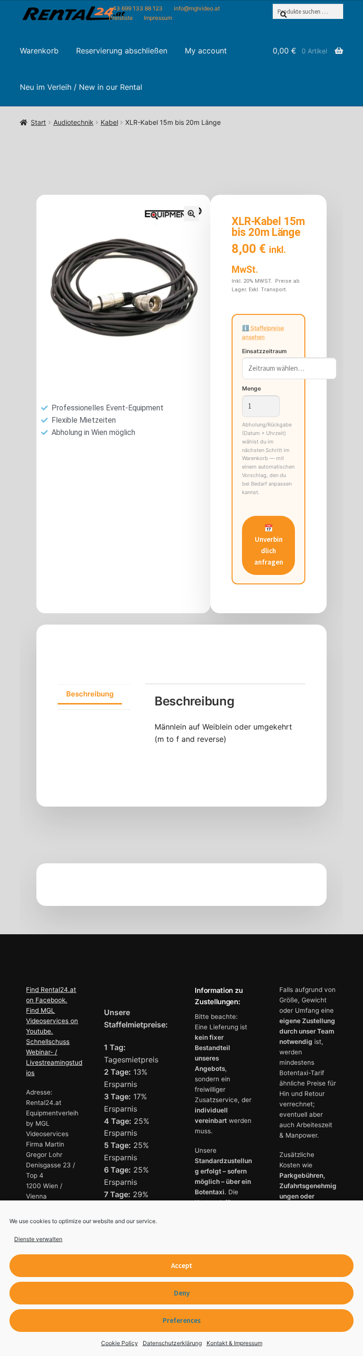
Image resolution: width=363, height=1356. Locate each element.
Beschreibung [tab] (89, 693)
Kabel (109, 122)
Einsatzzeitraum (264, 351)
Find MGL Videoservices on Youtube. (52, 1021)
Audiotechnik (73, 122)
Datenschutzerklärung (172, 1343)
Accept (181, 1265)
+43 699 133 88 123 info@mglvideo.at (164, 8)
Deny (182, 1292)
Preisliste (121, 17)
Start (38, 122)
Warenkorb (39, 50)
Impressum (158, 17)
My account (206, 50)
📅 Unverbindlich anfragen (268, 545)
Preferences (182, 1320)
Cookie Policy (119, 1343)
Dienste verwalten (38, 1239)
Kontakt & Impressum (234, 1343)
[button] (191, 213)
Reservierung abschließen (121, 50)
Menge (251, 388)
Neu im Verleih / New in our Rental (81, 87)
